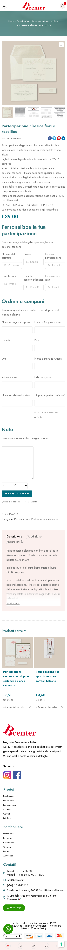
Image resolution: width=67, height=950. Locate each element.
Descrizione (14, 536)
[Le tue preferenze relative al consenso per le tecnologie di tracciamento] (61, 944)
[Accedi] (46, 946)
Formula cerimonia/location (33, 278)
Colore (27, 254)
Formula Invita (9, 276)
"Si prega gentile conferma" (49, 395)
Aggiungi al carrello (18, 493)
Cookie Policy (38, 928)
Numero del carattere (8, 256)
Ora (4, 359)
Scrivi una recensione (11, 138)
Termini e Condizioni (36, 926)
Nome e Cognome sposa (48, 322)
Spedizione (34, 536)
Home (11, 21)
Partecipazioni (23, 21)
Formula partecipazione (53, 256)
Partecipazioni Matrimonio (44, 21)
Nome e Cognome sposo (16, 322)
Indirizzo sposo (10, 377)
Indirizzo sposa (42, 377)
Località (6, 340)
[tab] (14, 536)
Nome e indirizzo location (16, 395)
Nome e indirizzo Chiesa (48, 359)
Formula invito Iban (52, 278)
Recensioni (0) (16, 542)
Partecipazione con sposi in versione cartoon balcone (48, 676)
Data (37, 340)
